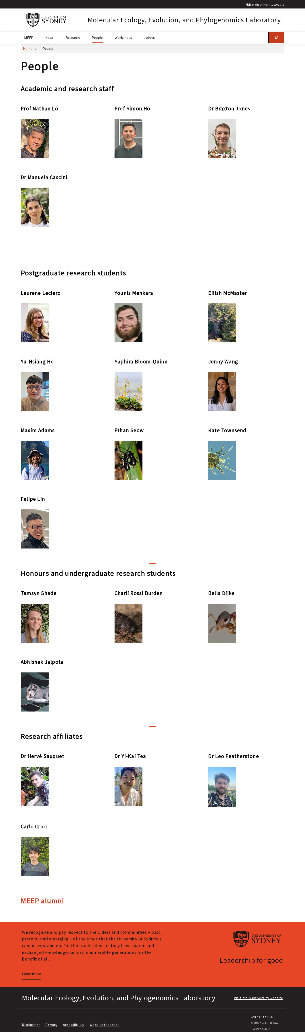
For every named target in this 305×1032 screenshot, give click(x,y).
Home (27, 48)
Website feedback (104, 1024)
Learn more (31, 973)
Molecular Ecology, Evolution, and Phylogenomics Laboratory (184, 19)
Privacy (51, 1024)
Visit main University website (264, 4)
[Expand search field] (276, 37)
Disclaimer (31, 1024)
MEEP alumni (42, 900)
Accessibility (73, 1024)
